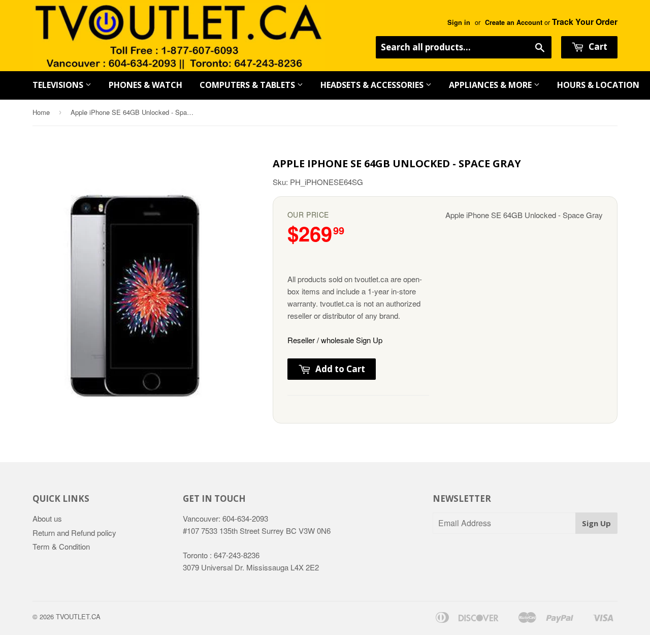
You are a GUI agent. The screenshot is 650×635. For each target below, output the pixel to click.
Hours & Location (598, 84)
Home (41, 112)
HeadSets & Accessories (373, 84)
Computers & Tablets (248, 84)
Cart (597, 46)
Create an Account (513, 22)
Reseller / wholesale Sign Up (334, 340)
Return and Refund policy (74, 532)
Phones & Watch (145, 84)
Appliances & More (491, 84)
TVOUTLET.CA (78, 616)
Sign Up (596, 523)
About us (47, 518)
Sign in (458, 22)
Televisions (58, 84)
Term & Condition (61, 546)
